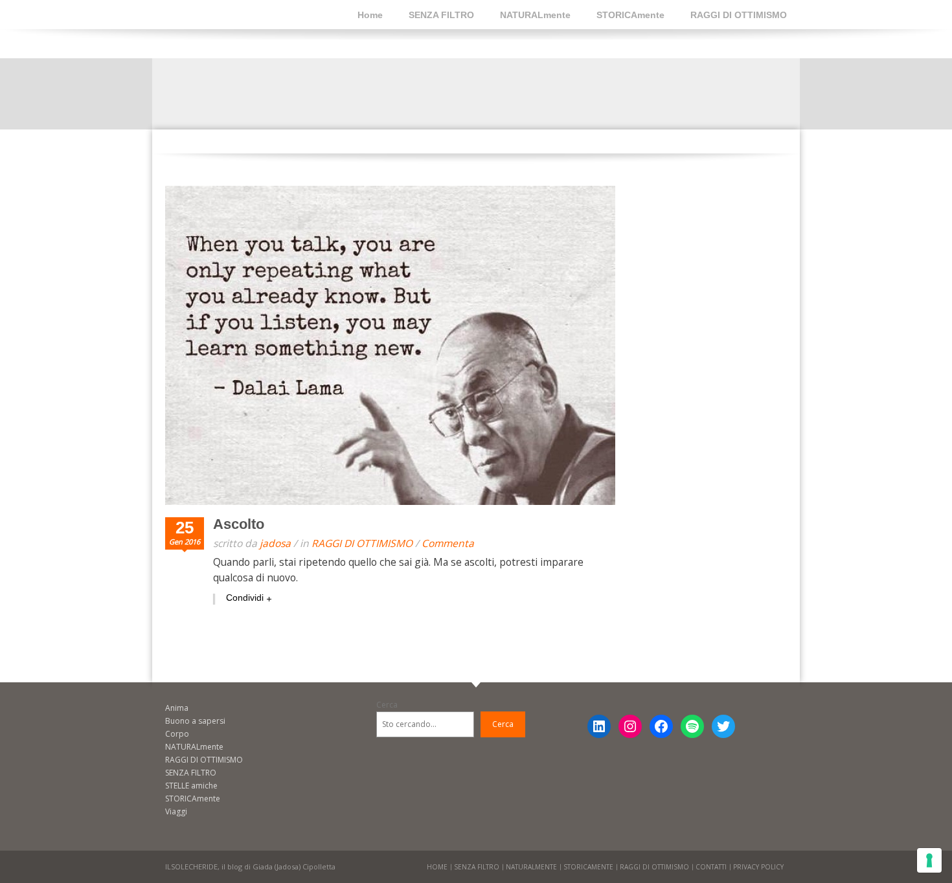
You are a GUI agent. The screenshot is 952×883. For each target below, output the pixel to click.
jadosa (275, 543)
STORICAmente (630, 15)
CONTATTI (711, 866)
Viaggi (176, 811)
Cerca (387, 704)
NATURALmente (535, 15)
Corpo (177, 733)
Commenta (448, 543)
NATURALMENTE (531, 866)
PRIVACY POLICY (758, 866)
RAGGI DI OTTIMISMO (738, 15)
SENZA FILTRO (441, 15)
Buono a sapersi (195, 720)
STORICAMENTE (588, 866)
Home (370, 15)
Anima (176, 707)
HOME (437, 866)
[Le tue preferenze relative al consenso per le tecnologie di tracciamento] (929, 860)
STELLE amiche (191, 785)
